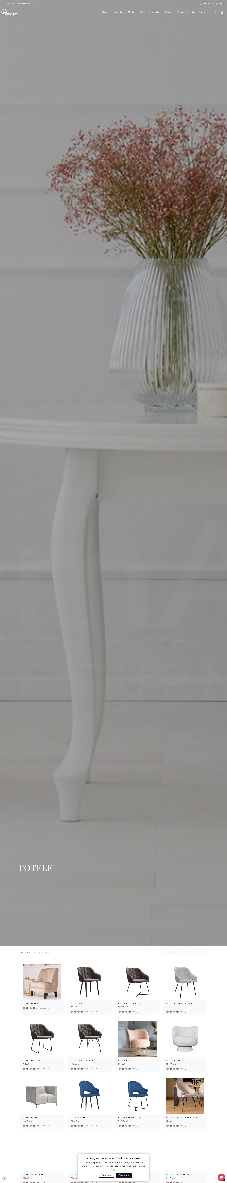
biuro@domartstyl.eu (26, 4)
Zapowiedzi (119, 12)
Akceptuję (124, 1175)
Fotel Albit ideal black (181, 1003)
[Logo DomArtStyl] (9, 12)
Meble (131, 12)
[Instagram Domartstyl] (201, 3)
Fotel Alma (173, 1060)
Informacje (154, 12)
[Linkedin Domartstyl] (216, 3)
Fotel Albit (77, 1003)
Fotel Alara (30, 1003)
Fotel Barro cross (130, 1118)
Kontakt (202, 12)
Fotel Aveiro (31, 1118)
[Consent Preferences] (4, 1178)
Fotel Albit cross (129, 1003)
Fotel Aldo (125, 1060)
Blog (194, 12)
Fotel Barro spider (178, 1175)
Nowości (106, 12)
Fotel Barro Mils (34, 1175)
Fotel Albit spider (82, 1060)
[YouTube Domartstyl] (205, 3)
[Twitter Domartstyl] (212, 3)
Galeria (168, 12)
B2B (141, 12)
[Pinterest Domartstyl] (209, 3)
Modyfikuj (106, 1175)
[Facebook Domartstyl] (197, 3)
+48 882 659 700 (8, 4)
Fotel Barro (78, 1118)
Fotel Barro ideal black (182, 1118)
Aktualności (183, 12)
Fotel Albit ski (32, 1060)
